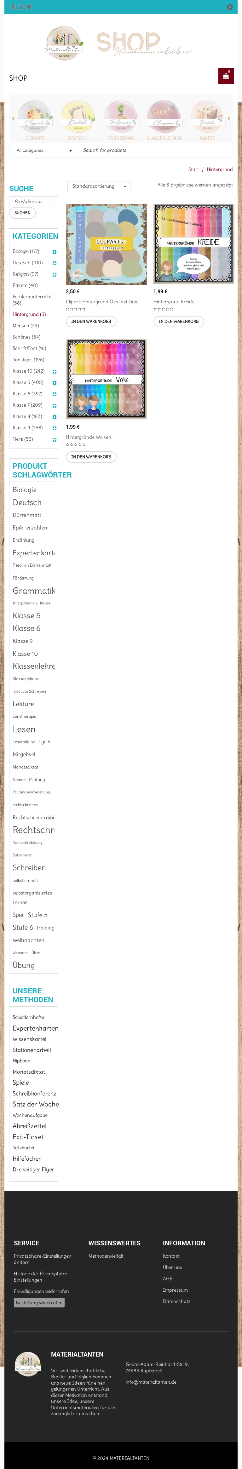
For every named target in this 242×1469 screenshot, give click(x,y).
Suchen (22, 212)
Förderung (120, 138)
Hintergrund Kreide (173, 302)
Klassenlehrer (164, 138)
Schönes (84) (27, 337)
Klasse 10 (25, 653)
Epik (18, 527)
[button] (91, 321)
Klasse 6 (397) (28, 394)
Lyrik (44, 742)
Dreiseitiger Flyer (33, 1169)
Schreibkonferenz (34, 1093)
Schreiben (29, 867)
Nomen (19, 779)
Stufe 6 (23, 927)
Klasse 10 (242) (29, 371)
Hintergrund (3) (29, 314)
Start (193, 169)
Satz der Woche (36, 1104)
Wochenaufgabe (30, 1115)
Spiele (21, 1082)
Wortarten (20, 953)
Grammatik (34, 590)
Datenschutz (176, 1301)
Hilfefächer (27, 1158)
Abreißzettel (29, 1126)
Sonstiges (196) (28, 360)
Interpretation (25, 603)
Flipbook (21, 1061)
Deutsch (78, 138)
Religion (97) (25, 274)
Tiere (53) (23, 439)
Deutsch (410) (28, 263)
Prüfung (37, 779)
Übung (24, 965)
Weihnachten (28, 940)
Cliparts (35, 138)
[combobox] (43, 151)
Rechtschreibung (47, 830)
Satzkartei (23, 1148)
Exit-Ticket (28, 1137)
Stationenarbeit (32, 1050)
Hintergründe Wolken (88, 437)
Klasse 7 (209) (28, 405)
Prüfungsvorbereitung (31, 792)
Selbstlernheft (25, 880)
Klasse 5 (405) (28, 382)
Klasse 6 (27, 628)
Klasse (45, 603)
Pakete (207, 138)
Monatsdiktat (25, 767)
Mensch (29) (26, 326)
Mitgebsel (24, 754)
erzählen (36, 527)
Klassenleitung (26, 678)
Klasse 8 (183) (27, 416)
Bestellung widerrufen (39, 1303)
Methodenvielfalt (106, 1256)
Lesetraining (24, 741)
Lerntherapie (24, 716)
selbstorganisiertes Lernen (32, 897)
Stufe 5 (38, 915)
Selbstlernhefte (28, 1017)
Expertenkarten (37, 552)
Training (45, 927)
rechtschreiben (25, 804)
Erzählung (23, 540)
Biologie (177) (26, 251)
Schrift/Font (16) (29, 348)
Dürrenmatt (27, 515)
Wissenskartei (29, 1039)
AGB (168, 1279)
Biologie (25, 489)
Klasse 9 (23, 640)
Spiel (19, 914)
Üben (36, 952)
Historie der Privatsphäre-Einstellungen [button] (41, 1277)
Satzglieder (22, 855)
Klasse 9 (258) (28, 428)
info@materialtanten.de (151, 1382)
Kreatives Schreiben (29, 691)
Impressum (175, 1290)
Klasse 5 (27, 615)
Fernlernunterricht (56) (32, 300)
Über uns (172, 1267)
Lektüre (23, 704)
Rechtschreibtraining (36, 817)
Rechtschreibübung (27, 842)
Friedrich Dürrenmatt (32, 565)
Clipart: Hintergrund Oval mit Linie (102, 302)
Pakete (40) (25, 285)
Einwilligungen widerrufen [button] (41, 1291)
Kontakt (171, 1256)
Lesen (24, 729)
